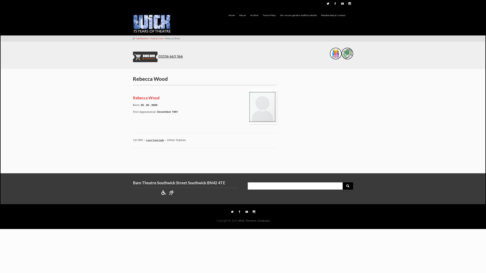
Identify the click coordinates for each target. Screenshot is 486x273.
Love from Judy (155, 140)
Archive (254, 15)
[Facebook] (335, 4)
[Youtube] (342, 4)
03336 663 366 (170, 56)
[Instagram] (349, 4)
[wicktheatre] (152, 23)
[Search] (348, 186)
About (242, 15)
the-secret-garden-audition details (298, 15)
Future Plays (269, 15)
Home (232, 15)
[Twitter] (328, 4)
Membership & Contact (333, 15)
